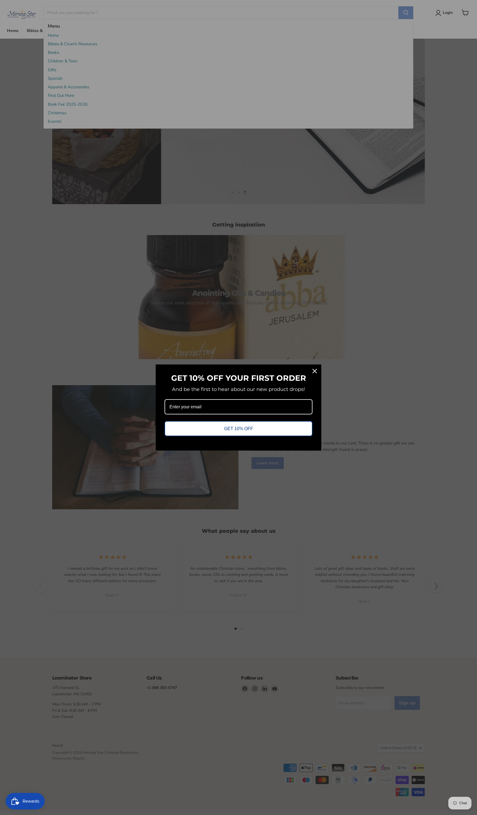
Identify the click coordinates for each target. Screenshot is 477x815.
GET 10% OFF (238, 428)
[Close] (314, 371)
